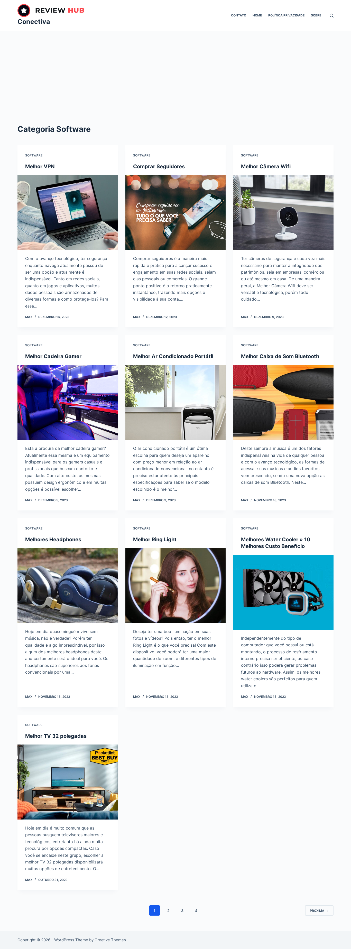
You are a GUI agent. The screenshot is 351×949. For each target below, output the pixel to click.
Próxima (317, 911)
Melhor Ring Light (155, 539)
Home (257, 15)
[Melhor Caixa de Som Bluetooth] (283, 402)
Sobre (316, 15)
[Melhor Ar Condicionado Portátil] (175, 402)
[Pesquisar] (332, 15)
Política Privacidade (286, 15)
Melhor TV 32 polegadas (56, 736)
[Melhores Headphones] (67, 585)
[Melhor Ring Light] (175, 585)
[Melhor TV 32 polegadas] (67, 782)
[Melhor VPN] (67, 212)
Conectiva (33, 21)
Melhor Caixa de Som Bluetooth (280, 356)
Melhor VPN (40, 166)
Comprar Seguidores (159, 166)
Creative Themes (110, 939)
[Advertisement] (175, 69)
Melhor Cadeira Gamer (53, 356)
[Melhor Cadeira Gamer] (67, 402)
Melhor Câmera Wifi (266, 166)
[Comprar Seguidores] (175, 212)
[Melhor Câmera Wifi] (283, 212)
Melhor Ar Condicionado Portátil (173, 356)
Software (33, 155)
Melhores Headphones (53, 539)
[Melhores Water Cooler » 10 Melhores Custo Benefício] (283, 592)
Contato (238, 15)
